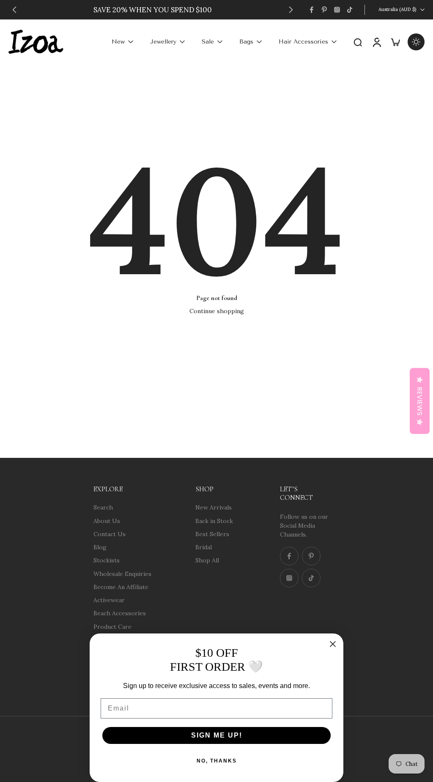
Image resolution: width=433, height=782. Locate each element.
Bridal (203, 547)
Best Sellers (212, 533)
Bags (246, 41)
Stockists (106, 560)
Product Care (112, 626)
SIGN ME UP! (216, 735)
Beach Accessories (119, 613)
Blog (100, 547)
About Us (106, 520)
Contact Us (109, 533)
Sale (208, 41)
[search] (357, 41)
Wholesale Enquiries (122, 573)
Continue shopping (216, 311)
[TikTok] (349, 10)
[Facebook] (311, 10)
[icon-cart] (395, 42)
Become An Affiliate (120, 586)
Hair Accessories (303, 41)
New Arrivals (213, 507)
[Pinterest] (324, 10)
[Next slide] (291, 9)
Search (103, 507)
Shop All (207, 560)
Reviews (420, 401)
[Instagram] (337, 10)
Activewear (109, 600)
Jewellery (163, 41)
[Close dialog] (332, 644)
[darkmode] (416, 41)
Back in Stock (214, 520)
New (118, 41)
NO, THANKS (217, 761)
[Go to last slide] (14, 9)
